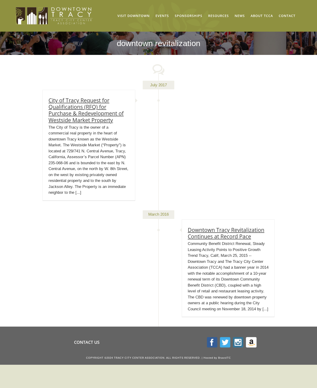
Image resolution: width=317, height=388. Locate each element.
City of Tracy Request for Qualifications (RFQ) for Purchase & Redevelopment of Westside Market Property (86, 110)
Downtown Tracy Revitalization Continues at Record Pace (226, 233)
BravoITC (224, 357)
